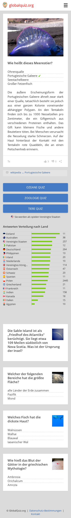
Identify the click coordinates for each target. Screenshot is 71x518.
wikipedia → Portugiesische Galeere (30, 172)
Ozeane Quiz (35, 187)
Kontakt (35, 514)
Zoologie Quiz (36, 198)
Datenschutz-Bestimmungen (45, 510)
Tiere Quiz (35, 209)
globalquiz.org (21, 5)
